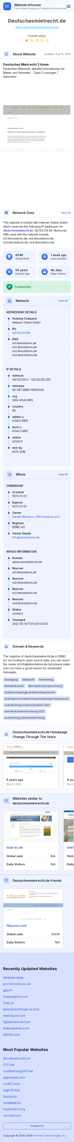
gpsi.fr (7, 990)
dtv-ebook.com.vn (16, 1058)
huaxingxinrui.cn (15, 996)
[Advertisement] (36, 91)
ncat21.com (11, 1084)
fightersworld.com (16, 1022)
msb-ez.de (15, 847)
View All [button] (65, 212)
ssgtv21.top (11, 1090)
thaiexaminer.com (16, 1028)
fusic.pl (8, 1003)
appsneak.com (14, 1077)
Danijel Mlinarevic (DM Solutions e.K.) (36, 516)
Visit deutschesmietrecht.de (36, 27)
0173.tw (9, 1065)
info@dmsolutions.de (25, 537)
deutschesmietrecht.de (18, 230)
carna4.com (12, 1115)
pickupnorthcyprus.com (21, 1009)
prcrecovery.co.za (17, 984)
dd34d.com (11, 1035)
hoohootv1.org (14, 1109)
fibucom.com (17, 926)
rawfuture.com (14, 1016)
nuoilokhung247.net (18, 1071)
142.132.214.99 (21, 332)
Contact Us (37, 1125)
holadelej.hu (12, 1103)
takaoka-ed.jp (13, 977)
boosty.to (10, 1096)
